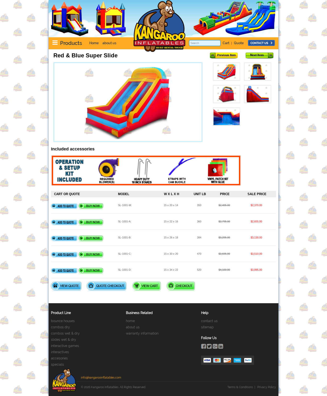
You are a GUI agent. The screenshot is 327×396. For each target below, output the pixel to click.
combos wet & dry (65, 333)
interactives (60, 352)
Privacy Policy (266, 387)
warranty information (142, 333)
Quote (239, 43)
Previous (224, 56)
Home (94, 43)
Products (71, 43)
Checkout (181, 287)
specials (57, 364)
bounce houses (63, 321)
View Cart (146, 287)
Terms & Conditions (240, 387)
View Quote (66, 287)
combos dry (60, 327)
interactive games (65, 346)
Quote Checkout (106, 287)
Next (259, 56)
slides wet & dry (63, 339)
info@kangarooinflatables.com (101, 377)
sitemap (207, 327)
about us (109, 43)
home (130, 321)
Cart (226, 43)
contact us (259, 43)
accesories (59, 358)
